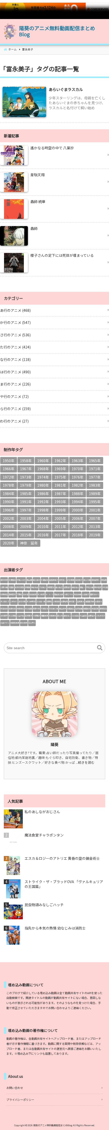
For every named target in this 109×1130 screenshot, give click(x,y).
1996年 (8, 510)
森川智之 (59, 587)
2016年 (43, 534)
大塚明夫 (36, 615)
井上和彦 (41, 594)
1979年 (26, 485)
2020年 (8, 542)
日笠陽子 (78, 580)
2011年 (60, 526)
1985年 (26, 493)
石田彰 (11, 587)
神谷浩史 (34, 587)
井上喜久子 (5, 601)
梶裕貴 (104, 580)
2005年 (60, 518)
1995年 (95, 501)
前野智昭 (64, 601)
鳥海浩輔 (77, 594)
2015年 (26, 534)
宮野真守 (67, 587)
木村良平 (4, 615)
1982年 (77, 485)
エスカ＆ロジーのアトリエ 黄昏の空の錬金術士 (62, 858)
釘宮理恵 (70, 580)
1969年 (60, 468)
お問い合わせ (14, 1088)
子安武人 (42, 587)
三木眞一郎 (41, 601)
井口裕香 (28, 608)
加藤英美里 (14, 623)
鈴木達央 (23, 623)
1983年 (95, 485)
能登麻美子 (53, 580)
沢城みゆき (21, 580)
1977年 (95, 477)
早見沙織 (89, 587)
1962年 (60, 460)
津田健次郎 (89, 601)
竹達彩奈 (44, 608)
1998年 (43, 510)
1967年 (26, 468)
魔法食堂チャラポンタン (44, 835)
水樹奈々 (98, 601)
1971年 (95, 468)
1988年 (77, 493)
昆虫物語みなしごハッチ (44, 904)
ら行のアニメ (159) (15, 408)
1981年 (60, 485)
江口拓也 (75, 615)
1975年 (60, 477)
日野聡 (49, 601)
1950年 (8, 460)
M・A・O (49, 594)
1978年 (8, 485)
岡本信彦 (97, 587)
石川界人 (31, 623)
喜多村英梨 (19, 587)
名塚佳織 (78, 608)
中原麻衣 (52, 615)
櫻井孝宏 (4, 580)
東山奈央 (62, 608)
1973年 (26, 477)
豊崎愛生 (12, 594)
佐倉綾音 (33, 594)
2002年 (8, 518)
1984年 (8, 493)
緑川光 (60, 615)
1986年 (43, 493)
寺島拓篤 (95, 608)
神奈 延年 (29, 542)
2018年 (77, 534)
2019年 (95, 534)
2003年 (26, 518)
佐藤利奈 (12, 608)
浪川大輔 (86, 580)
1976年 (77, 477)
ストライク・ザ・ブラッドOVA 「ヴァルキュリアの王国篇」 (64, 884)
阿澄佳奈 (4, 608)
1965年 (95, 460)
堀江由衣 (36, 580)
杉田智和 (44, 580)
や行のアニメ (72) (14, 396)
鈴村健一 (72, 601)
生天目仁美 (53, 608)
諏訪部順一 (96, 580)
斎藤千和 (36, 608)
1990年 (8, 501)
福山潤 (29, 580)
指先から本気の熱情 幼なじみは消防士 (55, 928)
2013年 (95, 526)
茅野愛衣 (51, 587)
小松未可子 (100, 615)
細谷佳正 (75, 587)
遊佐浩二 (67, 615)
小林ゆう (13, 601)
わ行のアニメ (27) (14, 421)
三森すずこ (5, 623)
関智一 (82, 587)
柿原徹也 (20, 608)
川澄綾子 (85, 594)
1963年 (77, 460)
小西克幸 (56, 601)
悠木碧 (25, 594)
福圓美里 (44, 615)
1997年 (26, 510)
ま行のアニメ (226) (15, 384)
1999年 (60, 510)
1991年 (26, 501)
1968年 (43, 468)
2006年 (77, 518)
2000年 (77, 510)
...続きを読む (85, 762)
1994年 (77, 501)
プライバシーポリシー (20, 1100)
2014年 (8, 534)
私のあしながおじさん (42, 811)
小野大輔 (4, 587)
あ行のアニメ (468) (15, 310)
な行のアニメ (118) (15, 359)
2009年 (26, 526)
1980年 (43, 485)
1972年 (8, 477)
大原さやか (68, 594)
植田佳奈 (86, 608)
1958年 (26, 460)
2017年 (60, 534)
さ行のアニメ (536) (15, 334)
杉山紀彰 (83, 615)
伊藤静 (27, 587)
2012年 (77, 526)
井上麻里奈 (31, 601)
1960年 (43, 460)
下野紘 (19, 594)
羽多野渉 (28, 615)
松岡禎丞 (4, 594)
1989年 (95, 493)
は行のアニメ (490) (15, 371)
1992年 (43, 501)
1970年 (77, 468)
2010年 (43, 526)
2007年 (95, 518)
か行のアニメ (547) (15, 322)
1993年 (60, 501)
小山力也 (20, 615)
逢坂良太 (80, 601)
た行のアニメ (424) (15, 347)
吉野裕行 (91, 615)
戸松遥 (105, 587)
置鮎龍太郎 (58, 594)
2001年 (95, 510)
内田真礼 (70, 608)
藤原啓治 (103, 608)
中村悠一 (62, 580)
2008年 (8, 526)
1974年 (43, 477)
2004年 (43, 518)
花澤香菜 (12, 580)
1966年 (8, 468)
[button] (100, 648)
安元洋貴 (22, 601)
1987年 (60, 493)
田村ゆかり (94, 594)
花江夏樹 (12, 615)
